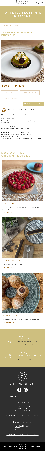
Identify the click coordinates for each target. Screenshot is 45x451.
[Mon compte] (41, 2)
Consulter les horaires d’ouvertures (22, 416)
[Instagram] (26, 390)
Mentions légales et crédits (11, 446)
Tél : (22, 411)
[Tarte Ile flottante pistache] (22, 61)
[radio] (9, 92)
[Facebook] (19, 390)
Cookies (24, 446)
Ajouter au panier (33, 104)
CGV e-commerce (34, 446)
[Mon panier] (37, 2)
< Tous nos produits (12, 26)
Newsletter (22, 448)
